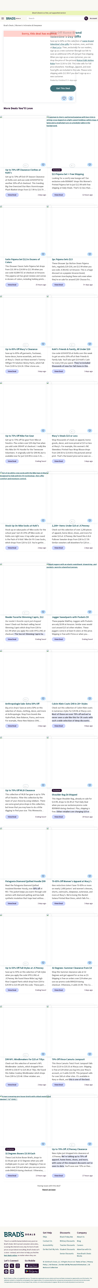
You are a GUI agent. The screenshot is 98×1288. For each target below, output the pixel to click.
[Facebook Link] (6, 1265)
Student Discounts (67, 1249)
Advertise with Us (84, 1249)
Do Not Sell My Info (51, 1249)
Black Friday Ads (66, 1237)
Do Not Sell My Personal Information (73, 1265)
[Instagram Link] (17, 1265)
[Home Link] (13, 18)
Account (93, 18)
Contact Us (47, 1241)
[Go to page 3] (27, 613)
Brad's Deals (9, 25)
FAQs (45, 1237)
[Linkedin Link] (12, 1271)
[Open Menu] (2, 18)
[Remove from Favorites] (89, 164)
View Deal (12, 195)
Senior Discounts (67, 1253)
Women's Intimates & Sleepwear (28, 25)
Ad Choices (53, 1265)
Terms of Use (81, 1262)
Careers (80, 1245)
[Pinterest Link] (6, 1271)
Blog (79, 1241)
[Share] (71, 98)
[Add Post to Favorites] (64, 98)
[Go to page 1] (25, 165)
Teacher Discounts (67, 1245)
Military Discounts (67, 1241)
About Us (80, 1237)
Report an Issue (49, 1189)
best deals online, (10, 1255)
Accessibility (48, 1245)
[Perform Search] (86, 18)
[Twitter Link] (12, 1265)
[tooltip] (64, 98)
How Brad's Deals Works (84, 1254)
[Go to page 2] (26, 165)
